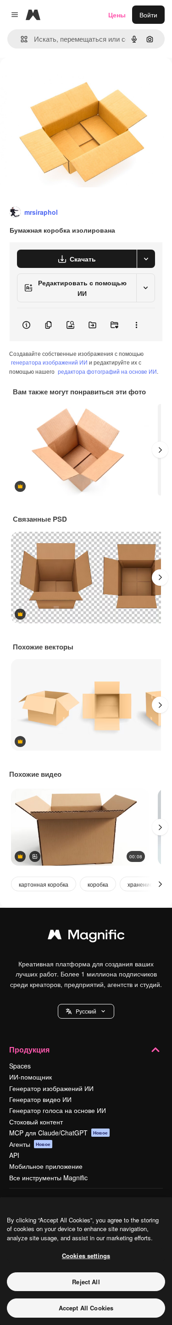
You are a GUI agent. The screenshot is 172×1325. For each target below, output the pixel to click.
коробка (98, 884)
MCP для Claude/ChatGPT (58, 1132)
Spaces (20, 1065)
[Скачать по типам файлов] (146, 259)
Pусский (86, 1011)
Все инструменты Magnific (48, 1177)
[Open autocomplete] (20, 39)
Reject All (86, 1281)
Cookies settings (86, 1255)
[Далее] (160, 450)
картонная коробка (43, 884)
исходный (61, 78)
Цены (117, 14)
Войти (148, 14)
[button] (86, 1011)
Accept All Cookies (86, 1307)
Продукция (29, 1049)
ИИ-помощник (30, 1076)
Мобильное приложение (46, 1166)
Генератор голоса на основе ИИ (57, 1110)
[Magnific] (86, 936)
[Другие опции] (136, 325)
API (14, 1155)
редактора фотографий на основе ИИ (107, 371)
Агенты (29, 1144)
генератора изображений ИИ (49, 362)
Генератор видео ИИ (40, 1099)
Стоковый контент (36, 1121)
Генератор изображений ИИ (51, 1088)
